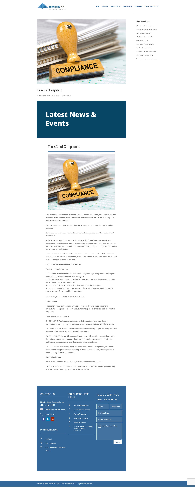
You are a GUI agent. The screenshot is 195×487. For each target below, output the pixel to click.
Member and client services (145, 26)
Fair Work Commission (82, 410)
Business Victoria (80, 423)
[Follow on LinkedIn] (48, 419)
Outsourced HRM (142, 40)
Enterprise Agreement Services (146, 29)
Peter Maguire (44, 95)
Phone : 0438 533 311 (151, 7)
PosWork (49, 439)
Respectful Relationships (144, 55)
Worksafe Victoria (80, 414)
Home (97, 7)
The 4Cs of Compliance (49, 90)
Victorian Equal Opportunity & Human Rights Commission (83, 428)
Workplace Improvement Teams (146, 59)
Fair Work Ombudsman (82, 405)
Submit (117, 442)
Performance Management (145, 44)
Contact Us (138, 7)
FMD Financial (51, 443)
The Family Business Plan (145, 37)
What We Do (114, 7)
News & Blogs (127, 7)
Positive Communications (144, 48)
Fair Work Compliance (143, 33)
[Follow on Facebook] (43, 419)
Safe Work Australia (81, 418)
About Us (105, 7)
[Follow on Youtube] (52, 419)
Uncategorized (66, 95)
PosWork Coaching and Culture (146, 51)
